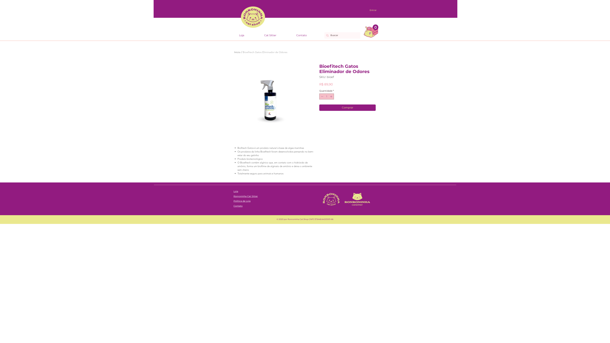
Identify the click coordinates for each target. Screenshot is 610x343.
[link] (375, 27)
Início (237, 52)
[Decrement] (322, 96)
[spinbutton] (326, 96)
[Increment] (331, 96)
